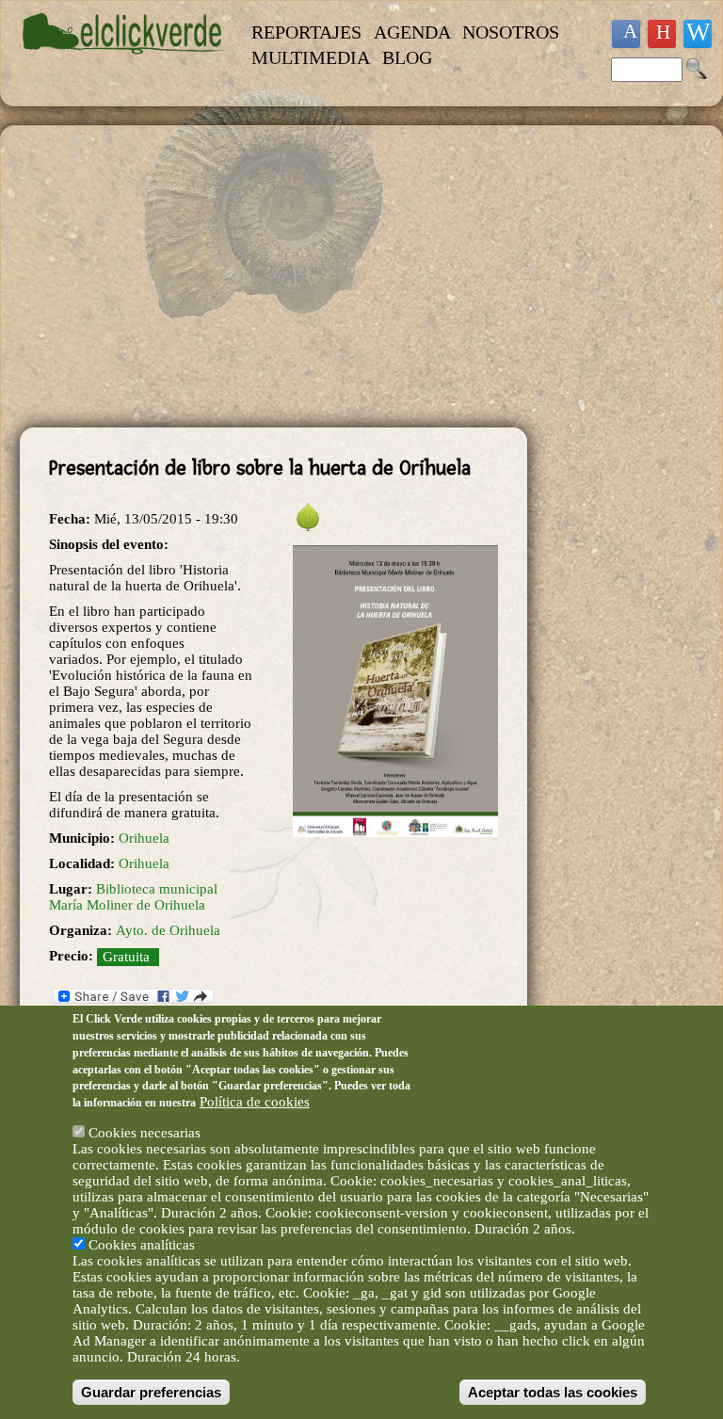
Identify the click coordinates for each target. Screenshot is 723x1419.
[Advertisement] (273, 277)
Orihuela (144, 838)
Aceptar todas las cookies (552, 1392)
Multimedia (310, 57)
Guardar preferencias (151, 1392)
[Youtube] (662, 34)
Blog (407, 57)
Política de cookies (255, 1101)
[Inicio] (124, 63)
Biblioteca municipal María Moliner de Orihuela (133, 896)
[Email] (697, 34)
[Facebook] (626, 34)
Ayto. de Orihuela (168, 930)
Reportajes (306, 32)
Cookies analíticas (141, 1244)
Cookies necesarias (144, 1132)
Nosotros (510, 32)
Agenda (412, 32)
